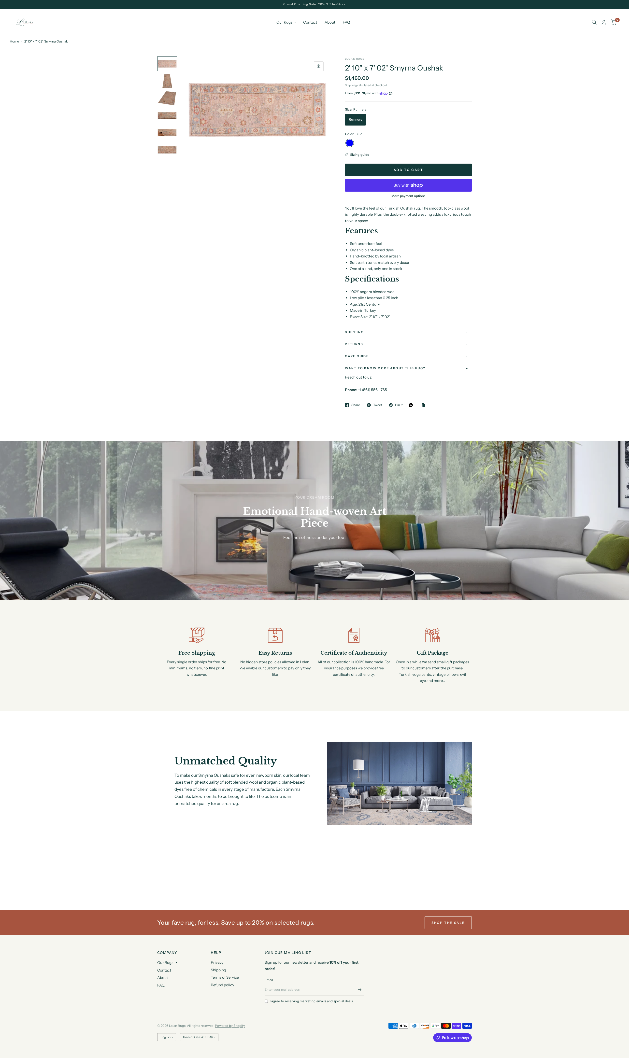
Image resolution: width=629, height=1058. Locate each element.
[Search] (594, 22)
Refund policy (222, 985)
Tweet (377, 405)
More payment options (408, 195)
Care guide (357, 356)
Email (269, 980)
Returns (354, 344)
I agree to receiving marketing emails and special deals (311, 1001)
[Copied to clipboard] (424, 405)
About (330, 22)
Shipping (351, 85)
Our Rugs (284, 22)
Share (355, 405)
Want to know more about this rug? (385, 368)
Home (14, 41)
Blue (349, 143)
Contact (310, 22)
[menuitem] (286, 22)
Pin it (399, 405)
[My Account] (604, 22)
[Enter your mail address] (359, 989)
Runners (355, 119)
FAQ (346, 22)
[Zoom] (319, 66)
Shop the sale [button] (448, 923)
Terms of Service (225, 977)
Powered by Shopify (230, 1026)
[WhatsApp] (412, 405)
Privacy (217, 962)
